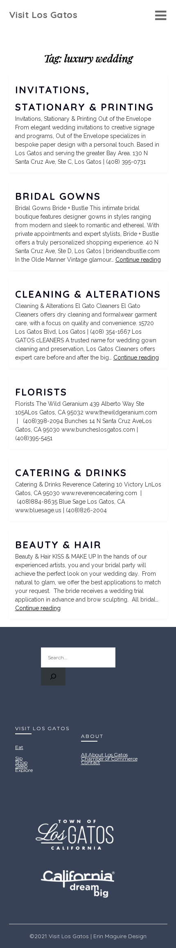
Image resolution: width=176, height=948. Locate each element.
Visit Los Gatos (43, 14)
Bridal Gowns (58, 196)
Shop (21, 762)
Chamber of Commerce (109, 759)
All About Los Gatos (104, 754)
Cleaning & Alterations (88, 294)
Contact (90, 762)
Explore (24, 770)
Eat (19, 747)
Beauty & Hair (58, 544)
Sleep (21, 766)
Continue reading (138, 259)
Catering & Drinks (71, 472)
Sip (19, 758)
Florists (41, 392)
